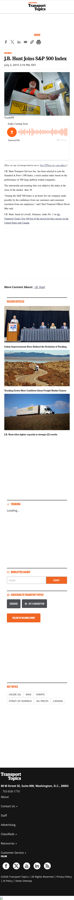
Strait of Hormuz (20, 701)
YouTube (26, 865)
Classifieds (8, 834)
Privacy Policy (64, 876)
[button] (32, 42)
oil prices (42, 701)
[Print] (38, 42)
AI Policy (8, 880)
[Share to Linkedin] (19, 42)
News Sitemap (23, 880)
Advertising (8, 825)
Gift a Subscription (36, 603)
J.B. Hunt (40, 287)
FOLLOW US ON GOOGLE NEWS (23, 617)
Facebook (6, 865)
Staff (4, 815)
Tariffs (40, 694)
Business (8, 53)
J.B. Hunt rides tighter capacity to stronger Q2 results (30, 434)
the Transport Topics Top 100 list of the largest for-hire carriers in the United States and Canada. (36, 218)
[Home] (37, 6)
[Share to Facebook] (5, 42)
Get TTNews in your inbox (53, 165)
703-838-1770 (11, 791)
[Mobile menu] (4, 5)
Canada (58, 701)
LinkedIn (37, 865)
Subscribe (14, 603)
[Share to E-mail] (25, 42)
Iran (28, 694)
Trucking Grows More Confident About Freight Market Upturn (35, 390)
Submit (56, 580)
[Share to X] (12, 42)
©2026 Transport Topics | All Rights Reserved (27, 876)
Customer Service (12, 853)
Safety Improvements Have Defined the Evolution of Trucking (35, 346)
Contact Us (8, 806)
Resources (8, 843)
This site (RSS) (47, 865)
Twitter (16, 865)
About (5, 797)
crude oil (15, 694)
